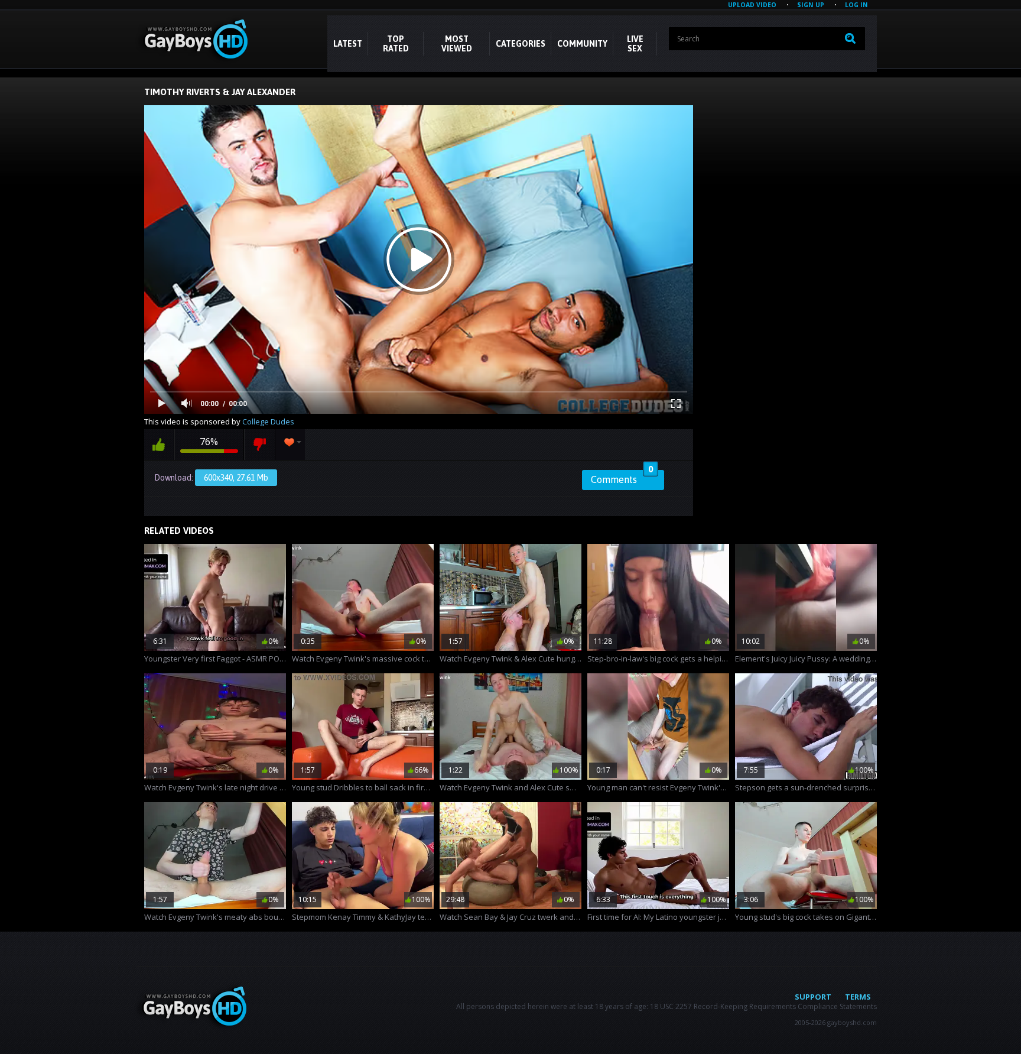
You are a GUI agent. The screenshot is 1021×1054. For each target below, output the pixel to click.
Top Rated (396, 43)
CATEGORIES (520, 43)
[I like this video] (159, 444)
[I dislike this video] (260, 444)
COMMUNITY (582, 43)
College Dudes (268, 421)
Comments (622, 477)
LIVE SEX (635, 43)
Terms (858, 996)
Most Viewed (456, 43)
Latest (347, 43)
